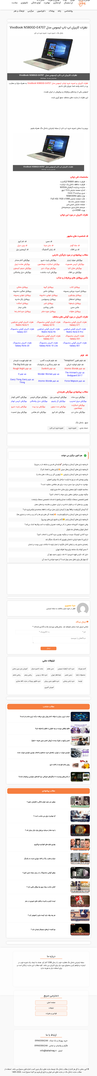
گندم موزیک (82, 669)
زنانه (59, 11)
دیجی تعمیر (68, 675)
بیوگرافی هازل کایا (75, 268)
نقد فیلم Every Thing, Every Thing (22, 381)
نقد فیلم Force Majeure (75, 381)
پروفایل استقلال (75, 299)
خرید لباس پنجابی (68, 681)
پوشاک (51, 11)
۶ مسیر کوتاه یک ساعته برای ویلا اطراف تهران (72, 549)
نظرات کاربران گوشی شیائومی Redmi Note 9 (22, 324)
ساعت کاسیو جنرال (37, 669)
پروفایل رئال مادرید (22, 299)
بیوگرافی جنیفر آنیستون (22, 268)
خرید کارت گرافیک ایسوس (66, 669)
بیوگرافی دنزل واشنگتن (38, 401)
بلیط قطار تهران (56, 675)
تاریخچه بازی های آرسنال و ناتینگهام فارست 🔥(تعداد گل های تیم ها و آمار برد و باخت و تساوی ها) (52, 514)
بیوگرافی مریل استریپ (78, 401)
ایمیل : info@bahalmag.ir (51, 1050)
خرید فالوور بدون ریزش (51, 681)
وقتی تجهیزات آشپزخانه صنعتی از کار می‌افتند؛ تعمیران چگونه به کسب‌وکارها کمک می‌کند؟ (56, 524)
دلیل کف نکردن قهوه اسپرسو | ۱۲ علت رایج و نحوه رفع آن (67, 554)
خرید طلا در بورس (41, 675)
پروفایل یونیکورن (74, 295)
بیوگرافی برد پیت (38, 406)
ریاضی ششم (17, 675)
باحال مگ (60, 33)
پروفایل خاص (48, 291)
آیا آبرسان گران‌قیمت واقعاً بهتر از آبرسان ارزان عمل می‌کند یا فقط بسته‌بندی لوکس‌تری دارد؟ (55, 509)
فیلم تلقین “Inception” (73, 360)
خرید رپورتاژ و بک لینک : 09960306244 (51, 1040)
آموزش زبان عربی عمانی (19, 669)
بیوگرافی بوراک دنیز (48, 268)
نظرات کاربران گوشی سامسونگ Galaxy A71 (75, 324)
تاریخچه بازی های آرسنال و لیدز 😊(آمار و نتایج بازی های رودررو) (64, 519)
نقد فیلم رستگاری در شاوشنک (48, 364)
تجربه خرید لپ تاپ (40, 33)
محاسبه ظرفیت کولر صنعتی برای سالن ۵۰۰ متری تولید (69, 489)
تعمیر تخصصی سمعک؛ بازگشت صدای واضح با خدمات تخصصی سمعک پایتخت (59, 499)
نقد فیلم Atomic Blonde (74, 368)
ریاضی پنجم (28, 675)
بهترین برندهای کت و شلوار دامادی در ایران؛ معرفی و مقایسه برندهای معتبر (61, 504)
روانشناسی (68, 11)
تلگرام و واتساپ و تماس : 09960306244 (51, 1045)
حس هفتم (50, 669)
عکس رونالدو (49, 307)
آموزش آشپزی (49, 687)
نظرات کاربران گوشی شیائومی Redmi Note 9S (48, 331)
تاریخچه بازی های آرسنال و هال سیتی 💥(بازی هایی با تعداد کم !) (64, 469)
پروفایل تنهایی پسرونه (22, 295)
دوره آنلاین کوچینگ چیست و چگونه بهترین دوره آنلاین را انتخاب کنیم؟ (62, 534)
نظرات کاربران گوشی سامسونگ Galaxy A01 (75, 344)
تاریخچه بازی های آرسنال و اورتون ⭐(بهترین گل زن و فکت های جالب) (62, 474)
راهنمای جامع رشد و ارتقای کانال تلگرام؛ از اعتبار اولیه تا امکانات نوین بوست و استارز (58, 544)
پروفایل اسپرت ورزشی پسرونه (74, 291)
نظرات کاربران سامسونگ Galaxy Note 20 (22, 344)
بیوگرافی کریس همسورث (74, 264)
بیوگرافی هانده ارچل (22, 264)
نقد (84, 360)
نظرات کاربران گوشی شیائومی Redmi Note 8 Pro (75, 331)
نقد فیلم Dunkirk (48, 368)
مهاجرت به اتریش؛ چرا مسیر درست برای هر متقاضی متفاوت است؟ (64, 484)
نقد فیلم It (22, 374)
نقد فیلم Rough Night (22, 368)
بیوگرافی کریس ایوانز (19, 401)
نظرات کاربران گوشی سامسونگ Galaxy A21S (48, 324)
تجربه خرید (51, 33)
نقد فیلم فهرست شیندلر (22, 360)
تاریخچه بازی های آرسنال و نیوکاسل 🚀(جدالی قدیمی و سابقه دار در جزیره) (61, 464)
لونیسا (80, 681)
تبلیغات (51, 1008)
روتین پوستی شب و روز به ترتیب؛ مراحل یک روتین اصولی (67, 479)
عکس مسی (75, 307)
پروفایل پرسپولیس (48, 299)
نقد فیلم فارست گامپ (48, 360)
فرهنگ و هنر (19, 11)
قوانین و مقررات (51, 1013)
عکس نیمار (22, 307)
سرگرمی (31, 11)
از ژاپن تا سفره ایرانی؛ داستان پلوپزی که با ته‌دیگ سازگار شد (66, 539)
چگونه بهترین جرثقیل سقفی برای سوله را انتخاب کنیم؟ (68, 494)
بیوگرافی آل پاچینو (58, 401)
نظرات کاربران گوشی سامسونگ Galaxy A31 (22, 331)
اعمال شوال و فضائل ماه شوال (77, 529)
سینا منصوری (70, 605)
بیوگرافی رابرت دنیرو (19, 406)
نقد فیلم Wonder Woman (48, 374)
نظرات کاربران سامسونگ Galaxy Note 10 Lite (48, 344)
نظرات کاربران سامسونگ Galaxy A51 (74, 337)
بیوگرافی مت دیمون (58, 406)
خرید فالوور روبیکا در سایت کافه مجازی (28, 681)
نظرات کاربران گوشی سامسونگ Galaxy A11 (48, 337)
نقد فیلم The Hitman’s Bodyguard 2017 (74, 374)
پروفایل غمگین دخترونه (22, 291)
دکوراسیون (41, 11)
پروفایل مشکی (22, 287)
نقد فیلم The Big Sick (22, 364)
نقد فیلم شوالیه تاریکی (75, 364)
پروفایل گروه (48, 287)
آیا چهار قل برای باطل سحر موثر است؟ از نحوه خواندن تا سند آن (65, 559)
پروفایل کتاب (75, 287)
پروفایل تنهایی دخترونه (48, 295)
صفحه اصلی (51, 1002)
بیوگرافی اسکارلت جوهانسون (49, 264)
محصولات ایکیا (80, 675)
